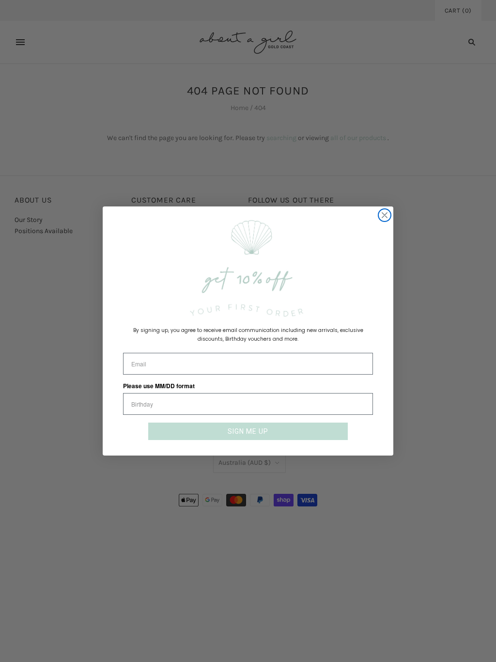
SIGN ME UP (248, 431)
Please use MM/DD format (159, 385)
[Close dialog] (384, 215)
